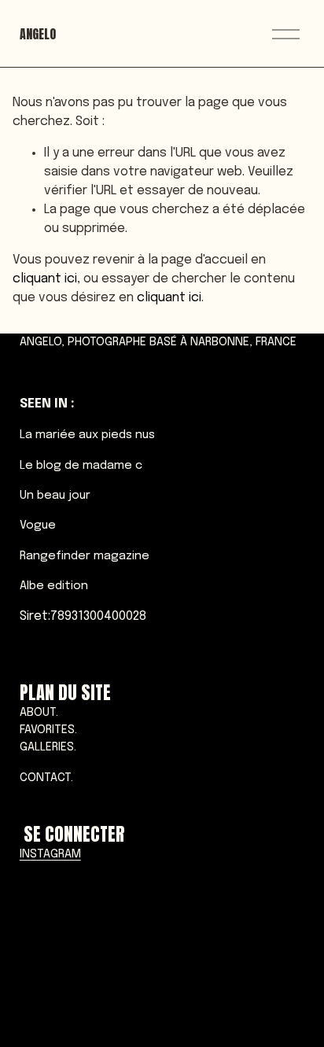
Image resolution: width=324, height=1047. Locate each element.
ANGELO (38, 33)
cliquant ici (45, 279)
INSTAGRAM (50, 854)
